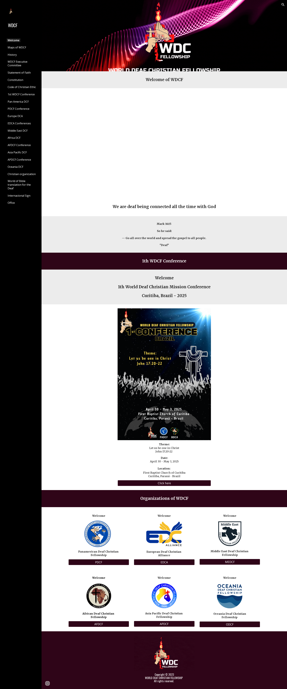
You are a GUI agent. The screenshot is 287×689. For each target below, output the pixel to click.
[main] (164, 79)
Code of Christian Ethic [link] (22, 87)
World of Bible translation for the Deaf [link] (19, 184)
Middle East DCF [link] (18, 130)
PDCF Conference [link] (18, 109)
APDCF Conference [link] (19, 159)
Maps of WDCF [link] (17, 47)
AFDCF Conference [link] (19, 145)
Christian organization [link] (22, 174)
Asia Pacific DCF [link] (17, 152)
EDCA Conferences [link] (19, 123)
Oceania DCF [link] (15, 167)
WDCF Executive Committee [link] (17, 63)
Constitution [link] (15, 80)
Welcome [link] (13, 40)
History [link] (12, 55)
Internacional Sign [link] (19, 195)
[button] (283, 5)
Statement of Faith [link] (19, 72)
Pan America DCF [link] (18, 101)
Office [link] (11, 203)
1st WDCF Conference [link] (21, 94)
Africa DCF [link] (14, 138)
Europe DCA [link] (15, 116)
